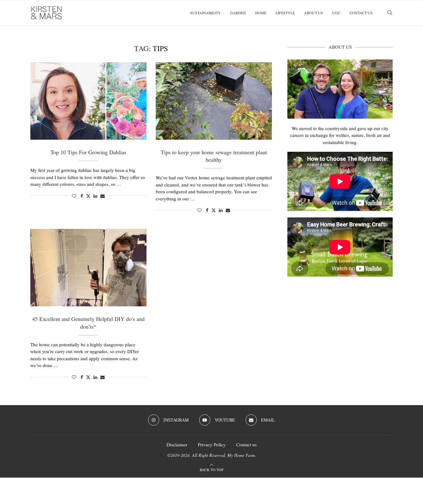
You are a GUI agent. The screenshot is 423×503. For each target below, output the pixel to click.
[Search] (389, 12)
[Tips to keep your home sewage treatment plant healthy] (214, 101)
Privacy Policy (212, 444)
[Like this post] (74, 196)
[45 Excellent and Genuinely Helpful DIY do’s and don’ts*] (88, 267)
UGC (336, 12)
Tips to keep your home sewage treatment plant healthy (214, 155)
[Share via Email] (102, 196)
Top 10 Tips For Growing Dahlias (88, 152)
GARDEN (238, 12)
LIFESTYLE (285, 12)
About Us (313, 12)
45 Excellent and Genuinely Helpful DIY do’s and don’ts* (88, 322)
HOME (260, 12)
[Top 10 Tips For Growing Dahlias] (88, 101)
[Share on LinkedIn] (95, 196)
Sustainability (205, 12)
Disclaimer (177, 444)
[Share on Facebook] (82, 196)
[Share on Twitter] (88, 196)
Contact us (361, 12)
